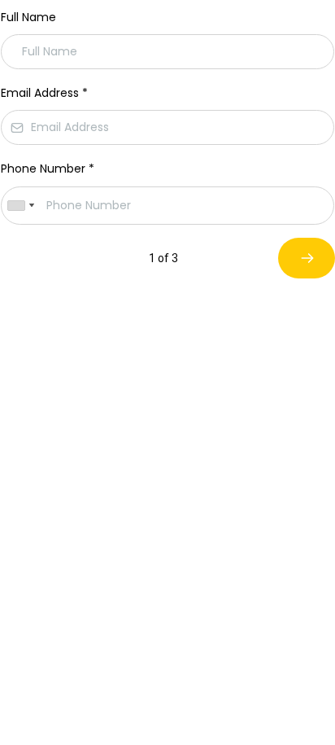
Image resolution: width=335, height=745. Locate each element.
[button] (306, 258)
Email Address (44, 93)
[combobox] (20, 205)
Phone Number (47, 168)
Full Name (28, 17)
